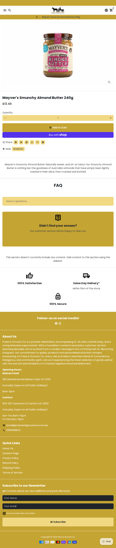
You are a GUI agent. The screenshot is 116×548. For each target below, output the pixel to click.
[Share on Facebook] (16, 142)
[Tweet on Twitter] (21, 142)
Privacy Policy (10, 458)
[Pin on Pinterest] (26, 142)
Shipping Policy (11, 468)
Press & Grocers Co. (66, 537)
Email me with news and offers (21, 513)
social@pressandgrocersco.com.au (25, 425)
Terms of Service (12, 472)
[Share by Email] (37, 142)
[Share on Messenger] (43, 142)
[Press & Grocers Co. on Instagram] (60, 323)
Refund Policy (10, 463)
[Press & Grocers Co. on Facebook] (56, 323)
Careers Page (10, 453)
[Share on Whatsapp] (32, 142)
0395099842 (12, 430)
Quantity (7, 112)
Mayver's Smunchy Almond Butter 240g (61, 17)
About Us (7, 448)
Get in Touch (58, 239)
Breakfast (18, 149)
